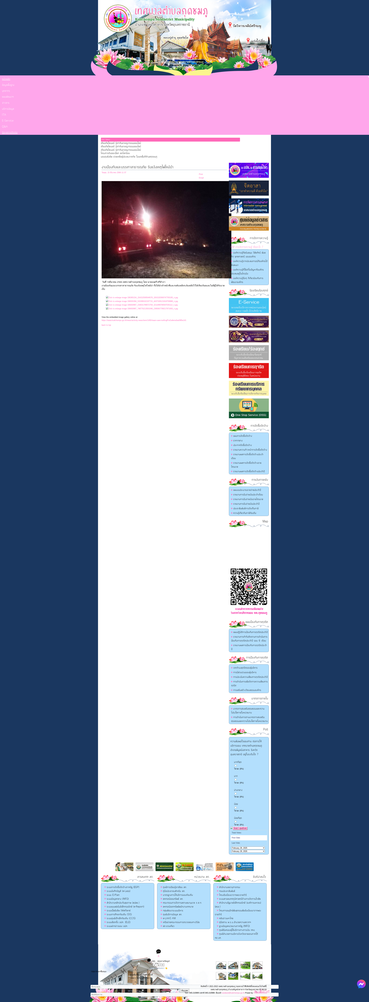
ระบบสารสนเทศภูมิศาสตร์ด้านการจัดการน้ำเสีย (240, 899)
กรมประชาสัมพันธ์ (227, 891)
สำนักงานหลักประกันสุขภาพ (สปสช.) (123, 903)
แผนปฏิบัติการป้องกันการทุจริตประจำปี (250, 632)
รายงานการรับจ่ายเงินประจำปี (246, 504)
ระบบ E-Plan (113, 895)
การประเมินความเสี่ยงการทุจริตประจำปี (250, 677)
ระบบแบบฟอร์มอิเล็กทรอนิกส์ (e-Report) (125, 906)
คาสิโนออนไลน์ (191, 947)
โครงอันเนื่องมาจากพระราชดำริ (233, 895)
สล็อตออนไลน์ (161, 947)
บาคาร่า (181, 947)
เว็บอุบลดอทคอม (260, 993)
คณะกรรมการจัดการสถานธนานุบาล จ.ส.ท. (182, 903)
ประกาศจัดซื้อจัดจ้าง (242, 445)
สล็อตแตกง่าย (172, 947)
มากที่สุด (238, 762)
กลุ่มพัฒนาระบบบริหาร (173, 910)
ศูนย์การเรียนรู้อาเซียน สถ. (175, 887)
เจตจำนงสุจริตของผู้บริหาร (245, 668)
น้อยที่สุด (238, 818)
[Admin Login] (158, 956)
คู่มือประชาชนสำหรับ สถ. (174, 891)
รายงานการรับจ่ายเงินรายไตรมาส (248, 499)
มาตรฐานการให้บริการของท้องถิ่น (178, 895)
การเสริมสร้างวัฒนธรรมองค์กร (247, 690)
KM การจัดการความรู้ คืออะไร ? (246, 247)
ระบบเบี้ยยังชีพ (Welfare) (119, 910)
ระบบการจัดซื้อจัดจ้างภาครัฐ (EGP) (123, 887)
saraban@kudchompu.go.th (233, 993)
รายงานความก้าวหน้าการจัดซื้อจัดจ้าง (250, 450)
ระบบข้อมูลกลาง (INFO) (118, 899)
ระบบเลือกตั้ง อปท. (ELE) (118, 922)
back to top (106, 325)
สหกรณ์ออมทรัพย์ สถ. (173, 899)
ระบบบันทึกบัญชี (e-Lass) (118, 891)
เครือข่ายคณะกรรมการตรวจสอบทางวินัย (181, 922)
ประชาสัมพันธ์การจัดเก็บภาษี (246, 508)
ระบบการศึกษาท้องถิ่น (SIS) (119, 914)
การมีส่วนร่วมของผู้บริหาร (245, 672)
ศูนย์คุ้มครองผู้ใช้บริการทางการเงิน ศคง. (237, 930)
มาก (236, 776)
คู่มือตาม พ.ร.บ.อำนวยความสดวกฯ (235, 922)
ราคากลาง (238, 440)
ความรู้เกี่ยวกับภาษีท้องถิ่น (244, 513)
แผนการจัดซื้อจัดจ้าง (242, 436)
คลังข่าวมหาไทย (226, 918)
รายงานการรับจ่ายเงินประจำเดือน (248, 494)
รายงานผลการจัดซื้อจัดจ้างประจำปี (249, 471)
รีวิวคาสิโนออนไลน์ (205, 947)
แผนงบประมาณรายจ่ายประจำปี (247, 490)
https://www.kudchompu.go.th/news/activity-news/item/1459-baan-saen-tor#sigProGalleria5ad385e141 (144, 320)
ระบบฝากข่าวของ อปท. (117, 926)
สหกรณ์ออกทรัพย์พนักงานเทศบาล (178, 906)
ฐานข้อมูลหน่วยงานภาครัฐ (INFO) (234, 926)
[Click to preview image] (166, 278)
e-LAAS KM (169, 918)
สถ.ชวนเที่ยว (168, 926)
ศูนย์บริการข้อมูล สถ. (172, 914)
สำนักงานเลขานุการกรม (229, 887)
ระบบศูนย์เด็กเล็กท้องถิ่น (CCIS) (121, 918)
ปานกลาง (238, 790)
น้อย (236, 804)
